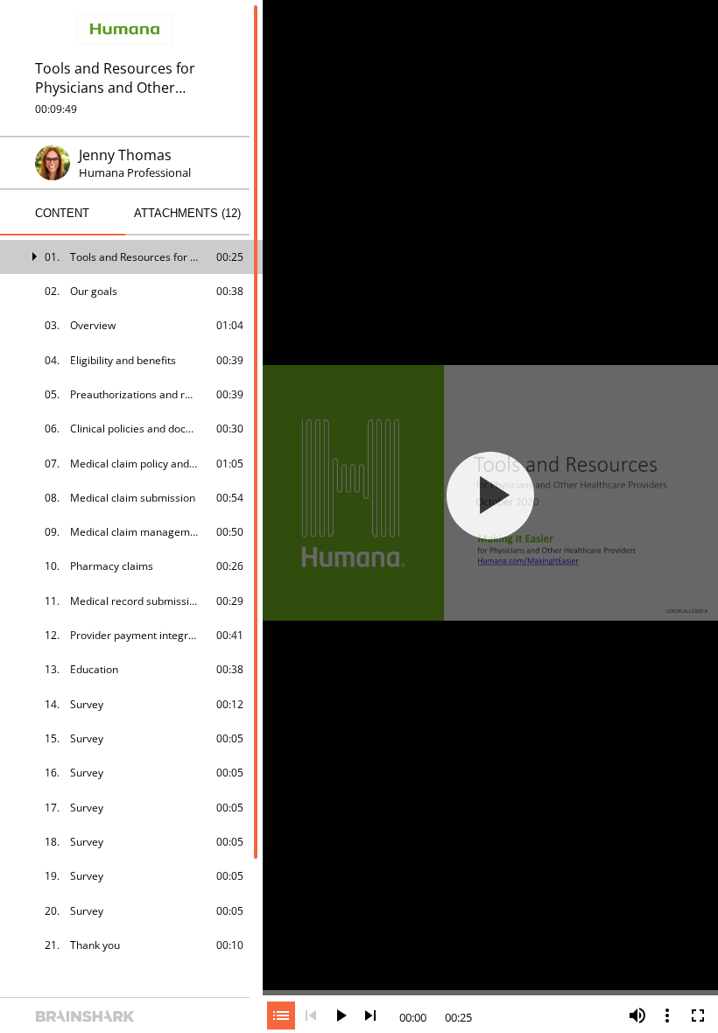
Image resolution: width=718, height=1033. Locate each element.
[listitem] (131, 257)
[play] (490, 495)
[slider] (490, 991)
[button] (131, 257)
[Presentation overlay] (490, 495)
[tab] (62, 213)
